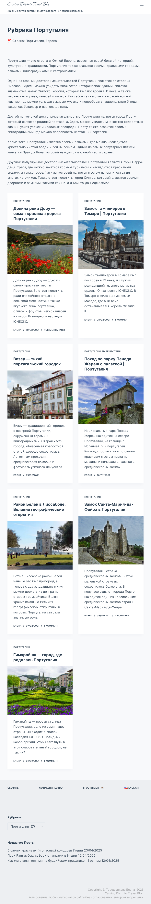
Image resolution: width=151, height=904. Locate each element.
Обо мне (12, 787)
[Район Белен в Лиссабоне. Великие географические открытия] (40, 545)
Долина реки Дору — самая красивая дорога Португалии (37, 213)
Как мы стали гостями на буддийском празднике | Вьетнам (54, 860)
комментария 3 (54, 329)
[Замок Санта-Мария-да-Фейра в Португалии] (111, 540)
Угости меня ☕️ (93, 787)
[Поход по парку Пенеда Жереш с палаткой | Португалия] (111, 400)
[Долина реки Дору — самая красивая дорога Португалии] (40, 249)
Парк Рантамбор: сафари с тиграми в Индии (42, 855)
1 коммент (122, 319)
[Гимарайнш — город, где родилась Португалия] (40, 690)
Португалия (21, 200)
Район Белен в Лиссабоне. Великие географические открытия (39, 509)
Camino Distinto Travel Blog (28, 4)
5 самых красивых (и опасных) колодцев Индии (45, 850)
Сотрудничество (51, 787)
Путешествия (111, 351)
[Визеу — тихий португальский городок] (40, 394)
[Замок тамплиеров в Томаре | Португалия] (111, 244)
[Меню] (142, 7)
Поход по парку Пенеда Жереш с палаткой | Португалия (107, 364)
